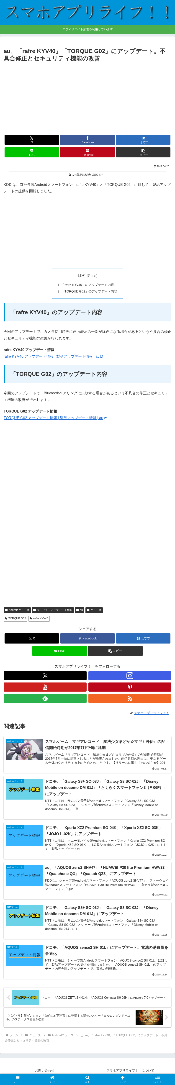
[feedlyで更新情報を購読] (45, 698)
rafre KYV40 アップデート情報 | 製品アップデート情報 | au (52, 356)
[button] (143, 152)
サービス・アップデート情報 (54, 610)
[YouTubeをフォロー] (45, 687)
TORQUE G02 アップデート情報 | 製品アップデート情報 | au (53, 418)
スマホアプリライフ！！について (130, 1070)
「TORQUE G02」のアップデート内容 (89, 291)
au (81, 610)
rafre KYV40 (40, 618)
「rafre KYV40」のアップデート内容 (87, 285)
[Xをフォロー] (45, 675)
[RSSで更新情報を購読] (129, 698)
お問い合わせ (44, 1070)
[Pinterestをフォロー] (129, 687)
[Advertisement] (87, 98)
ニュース (95, 610)
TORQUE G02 (17, 618)
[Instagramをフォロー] (129, 675)
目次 (81, 275)
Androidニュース (19, 610)
